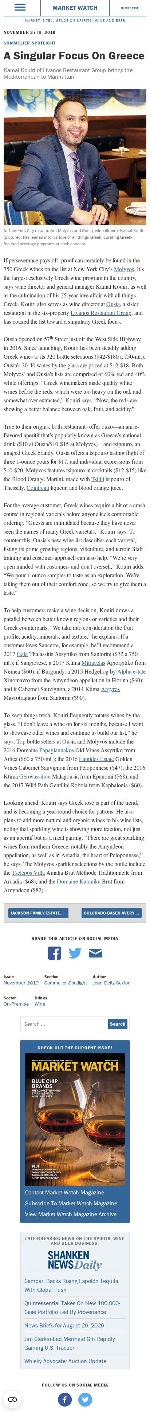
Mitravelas (93, 662)
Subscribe (130, 8)
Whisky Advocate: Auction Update (65, 1361)
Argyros (110, 689)
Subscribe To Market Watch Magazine (71, 1203)
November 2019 (21, 982)
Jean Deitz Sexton (112, 982)
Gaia (22, 654)
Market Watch (75, 8)
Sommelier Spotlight (30, 43)
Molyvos (124, 269)
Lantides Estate (96, 758)
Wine (40, 1004)
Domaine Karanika (78, 881)
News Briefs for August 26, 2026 (64, 1325)
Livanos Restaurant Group (101, 312)
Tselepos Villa (28, 872)
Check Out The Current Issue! (75, 1047)
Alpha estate (131, 671)
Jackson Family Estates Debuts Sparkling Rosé (39, 913)
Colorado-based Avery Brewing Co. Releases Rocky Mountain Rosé (113, 913)
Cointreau (38, 487)
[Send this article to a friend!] (95, 958)
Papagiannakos (56, 750)
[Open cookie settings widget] (12, 1399)
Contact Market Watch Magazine (64, 1192)
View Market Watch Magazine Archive (71, 1214)
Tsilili (97, 479)
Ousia (113, 304)
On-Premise (16, 1004)
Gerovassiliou (35, 776)
